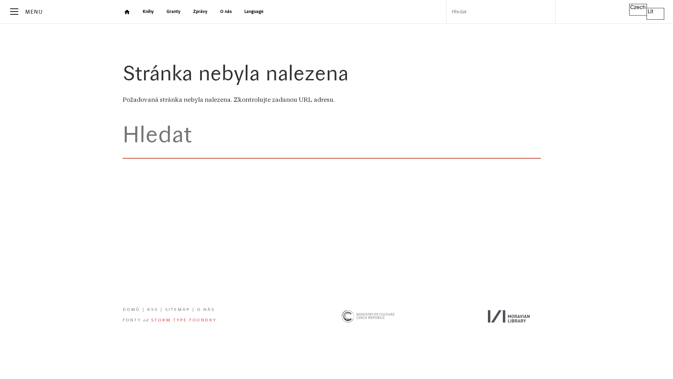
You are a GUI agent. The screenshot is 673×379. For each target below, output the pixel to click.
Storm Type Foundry (184, 320)
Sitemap (177, 310)
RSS (152, 310)
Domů (131, 310)
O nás (206, 310)
